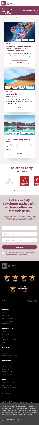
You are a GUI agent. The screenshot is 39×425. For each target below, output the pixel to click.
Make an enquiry (7, 321)
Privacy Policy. (23, 254)
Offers (4, 342)
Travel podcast (7, 353)
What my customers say (9, 318)
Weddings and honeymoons (11, 340)
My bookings (6, 324)
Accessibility (6, 393)
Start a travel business (10, 388)
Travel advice (6, 374)
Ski (3, 337)
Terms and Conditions (11, 254)
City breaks (5, 334)
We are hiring (6, 385)
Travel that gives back (9, 356)
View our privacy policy (25, 415)
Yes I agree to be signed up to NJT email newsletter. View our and (21, 253)
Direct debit (6, 369)
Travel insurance (7, 366)
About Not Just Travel (9, 382)
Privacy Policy (7, 390)
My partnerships (7, 372)
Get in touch (6, 312)
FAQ (3, 363)
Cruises (4, 331)
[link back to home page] (19, 266)
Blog (3, 350)
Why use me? (6, 315)
